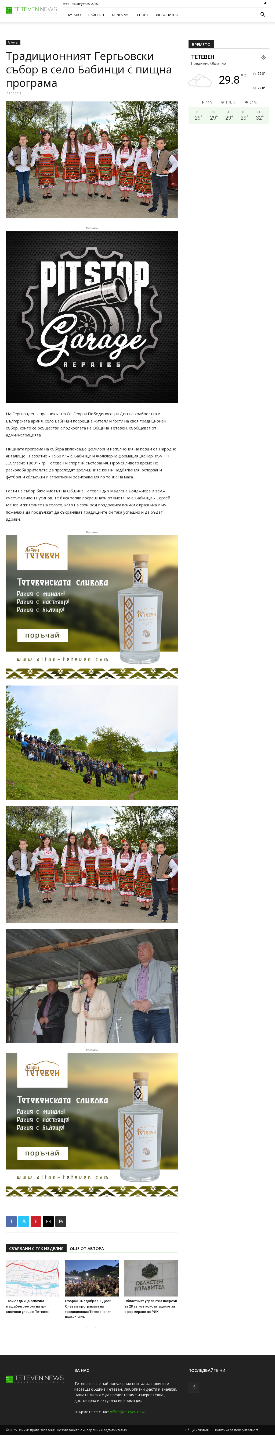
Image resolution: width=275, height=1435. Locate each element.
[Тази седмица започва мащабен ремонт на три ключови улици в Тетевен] (32, 1278)
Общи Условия (197, 1430)
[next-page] (95, 1327)
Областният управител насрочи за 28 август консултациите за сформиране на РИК (150, 1306)
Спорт (142, 14)
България (120, 14)
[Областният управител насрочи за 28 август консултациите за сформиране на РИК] (151, 1278)
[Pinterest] (36, 1221)
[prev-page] (86, 1327)
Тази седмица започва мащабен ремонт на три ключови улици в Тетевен (27, 1306)
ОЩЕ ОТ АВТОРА (87, 1248)
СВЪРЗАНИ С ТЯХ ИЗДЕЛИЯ (36, 1248)
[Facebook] (265, 4)
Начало (74, 14)
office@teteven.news (128, 1411)
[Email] (48, 1221)
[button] (262, 15)
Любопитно (167, 14)
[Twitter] (23, 1221)
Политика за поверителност (236, 1430)
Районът (96, 14)
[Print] (60, 1221)
